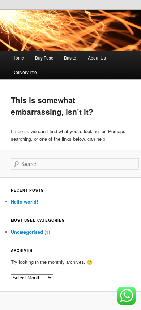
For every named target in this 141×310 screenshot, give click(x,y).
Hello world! (24, 201)
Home (18, 57)
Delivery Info (24, 72)
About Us (97, 57)
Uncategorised (27, 231)
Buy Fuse (44, 57)
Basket (70, 57)
